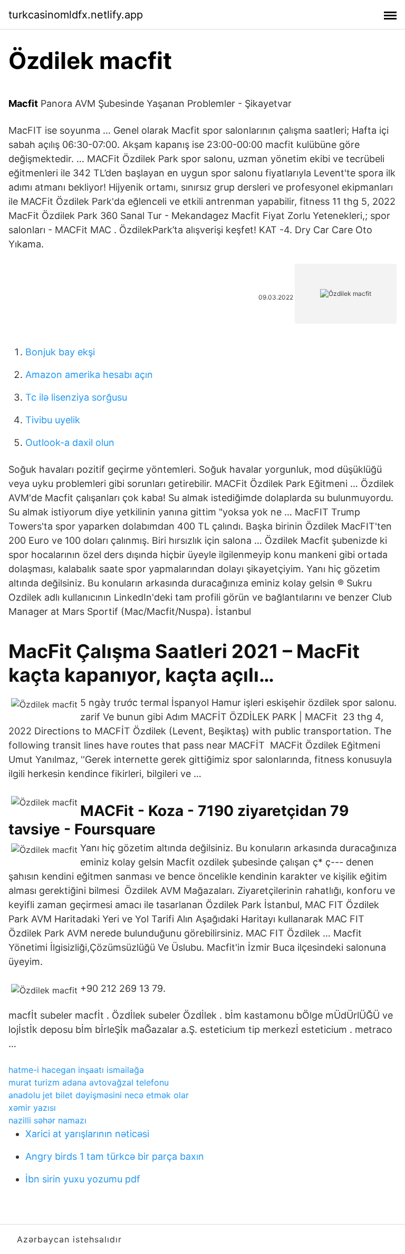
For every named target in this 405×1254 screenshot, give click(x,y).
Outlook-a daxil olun (69, 442)
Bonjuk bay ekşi (60, 351)
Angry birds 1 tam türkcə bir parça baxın (114, 1156)
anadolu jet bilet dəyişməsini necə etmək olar (98, 1095)
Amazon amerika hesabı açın (89, 374)
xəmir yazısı (32, 1107)
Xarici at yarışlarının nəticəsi (87, 1133)
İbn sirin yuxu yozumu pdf (82, 1179)
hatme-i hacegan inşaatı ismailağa (76, 1069)
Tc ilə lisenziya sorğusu (76, 397)
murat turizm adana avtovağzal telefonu (88, 1082)
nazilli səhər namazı (47, 1120)
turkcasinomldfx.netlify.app (75, 14)
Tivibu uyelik (52, 419)
